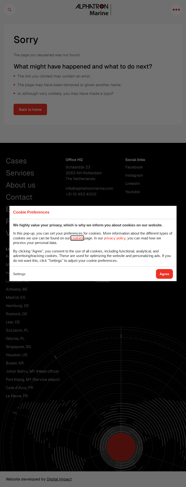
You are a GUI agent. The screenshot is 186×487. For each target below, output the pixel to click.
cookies (77, 238)
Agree (164, 274)
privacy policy (114, 238)
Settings (19, 274)
